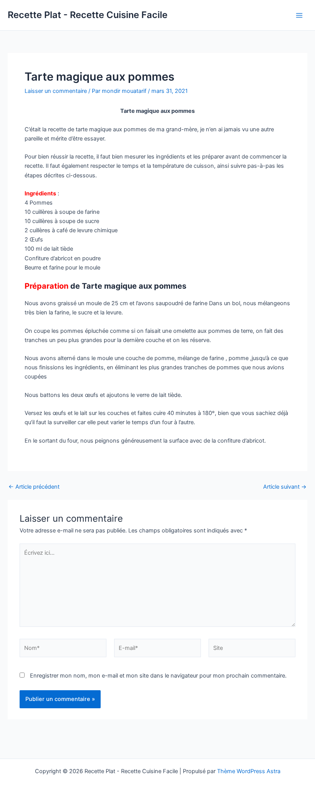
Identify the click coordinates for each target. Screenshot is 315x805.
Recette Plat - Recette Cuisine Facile (87, 14)
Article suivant (285, 487)
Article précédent (34, 487)
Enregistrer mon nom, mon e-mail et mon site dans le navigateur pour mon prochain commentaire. (158, 675)
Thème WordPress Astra (248, 771)
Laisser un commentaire (56, 91)
